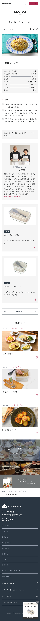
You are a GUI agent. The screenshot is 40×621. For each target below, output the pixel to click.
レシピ (4, 559)
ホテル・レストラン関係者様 (12, 571)
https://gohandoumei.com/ (13, 196)
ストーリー (6, 526)
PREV (6, 311)
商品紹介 (5, 537)
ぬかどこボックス (17, 329)
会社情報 (5, 554)
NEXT (34, 311)
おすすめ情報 (6, 543)
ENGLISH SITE (6, 576)
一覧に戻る (20, 311)
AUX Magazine (6, 548)
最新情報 (5, 565)
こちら (9, 135)
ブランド (5, 531)
